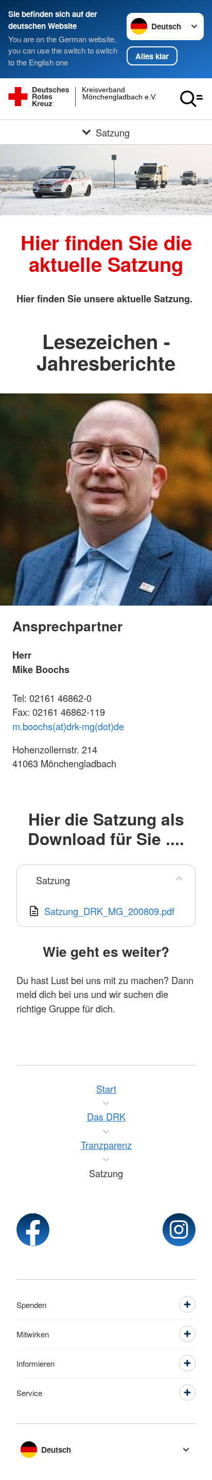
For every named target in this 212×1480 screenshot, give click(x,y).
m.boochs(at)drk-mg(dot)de (68, 726)
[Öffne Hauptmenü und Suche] (191, 99)
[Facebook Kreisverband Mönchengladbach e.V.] (32, 1229)
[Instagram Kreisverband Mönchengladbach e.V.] (179, 1229)
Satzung (53, 880)
